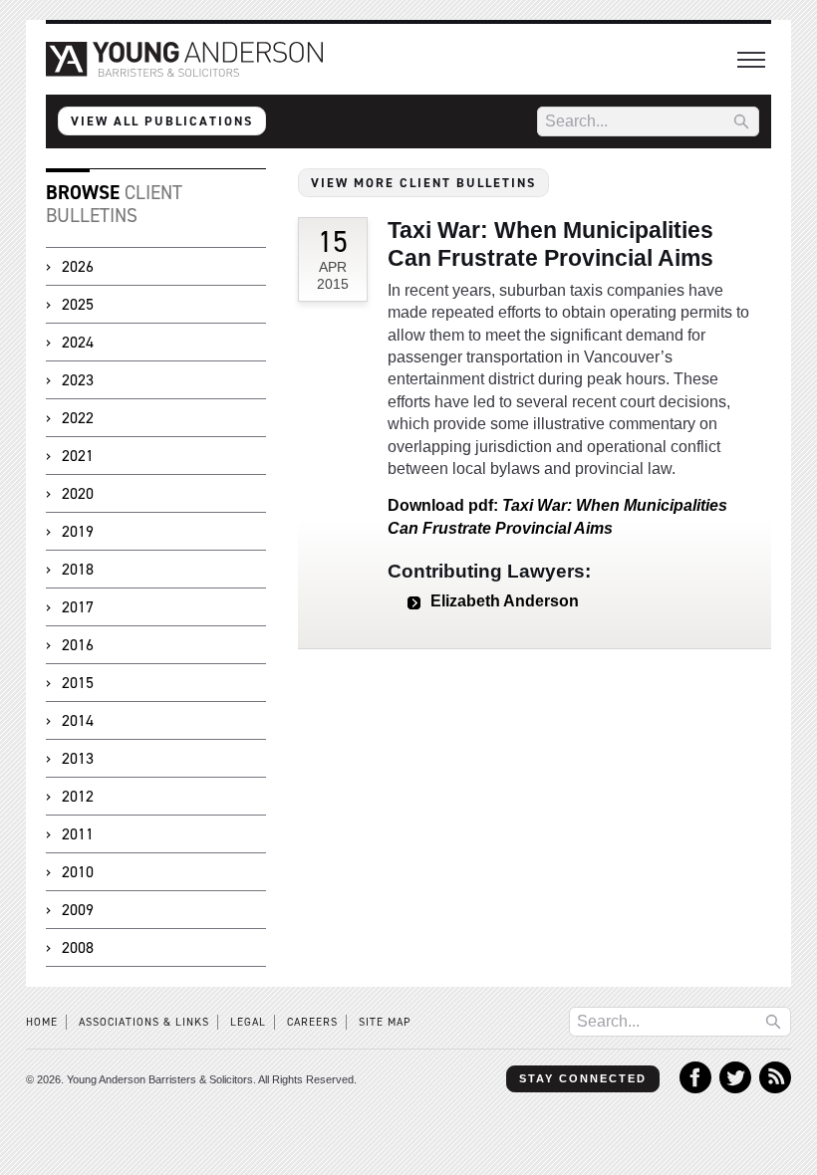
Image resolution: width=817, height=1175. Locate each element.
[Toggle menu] (751, 60)
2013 (78, 758)
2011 (78, 833)
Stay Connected (583, 1078)
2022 (78, 417)
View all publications (162, 121)
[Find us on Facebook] (695, 1087)
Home (42, 1022)
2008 (78, 947)
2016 (78, 644)
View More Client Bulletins (423, 182)
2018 (78, 569)
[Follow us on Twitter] (735, 1087)
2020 (78, 493)
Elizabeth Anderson (504, 600)
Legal (248, 1022)
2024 (78, 342)
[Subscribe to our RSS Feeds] (775, 1087)
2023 (78, 379)
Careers (312, 1022)
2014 (78, 720)
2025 (78, 304)
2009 (78, 909)
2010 (78, 871)
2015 (78, 682)
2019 (78, 531)
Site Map (385, 1022)
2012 (78, 796)
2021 (78, 455)
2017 (78, 606)
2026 (78, 266)
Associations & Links (144, 1022)
